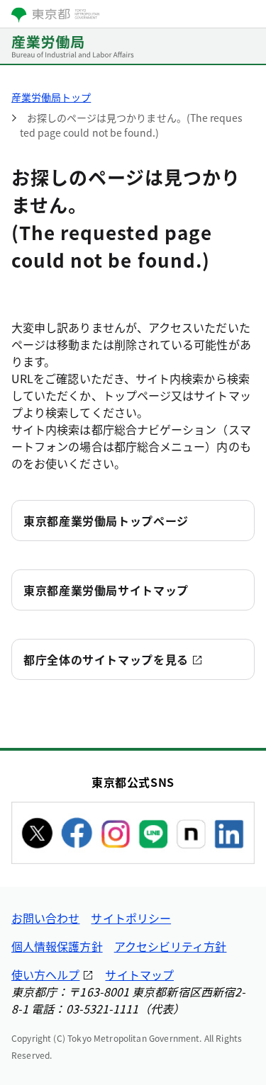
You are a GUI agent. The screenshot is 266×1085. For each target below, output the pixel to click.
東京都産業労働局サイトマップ (106, 589)
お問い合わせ (45, 917)
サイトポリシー (131, 917)
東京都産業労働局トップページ (106, 520)
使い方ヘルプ (45, 974)
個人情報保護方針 (57, 946)
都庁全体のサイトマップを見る (106, 659)
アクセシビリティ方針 (170, 946)
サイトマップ (139, 974)
